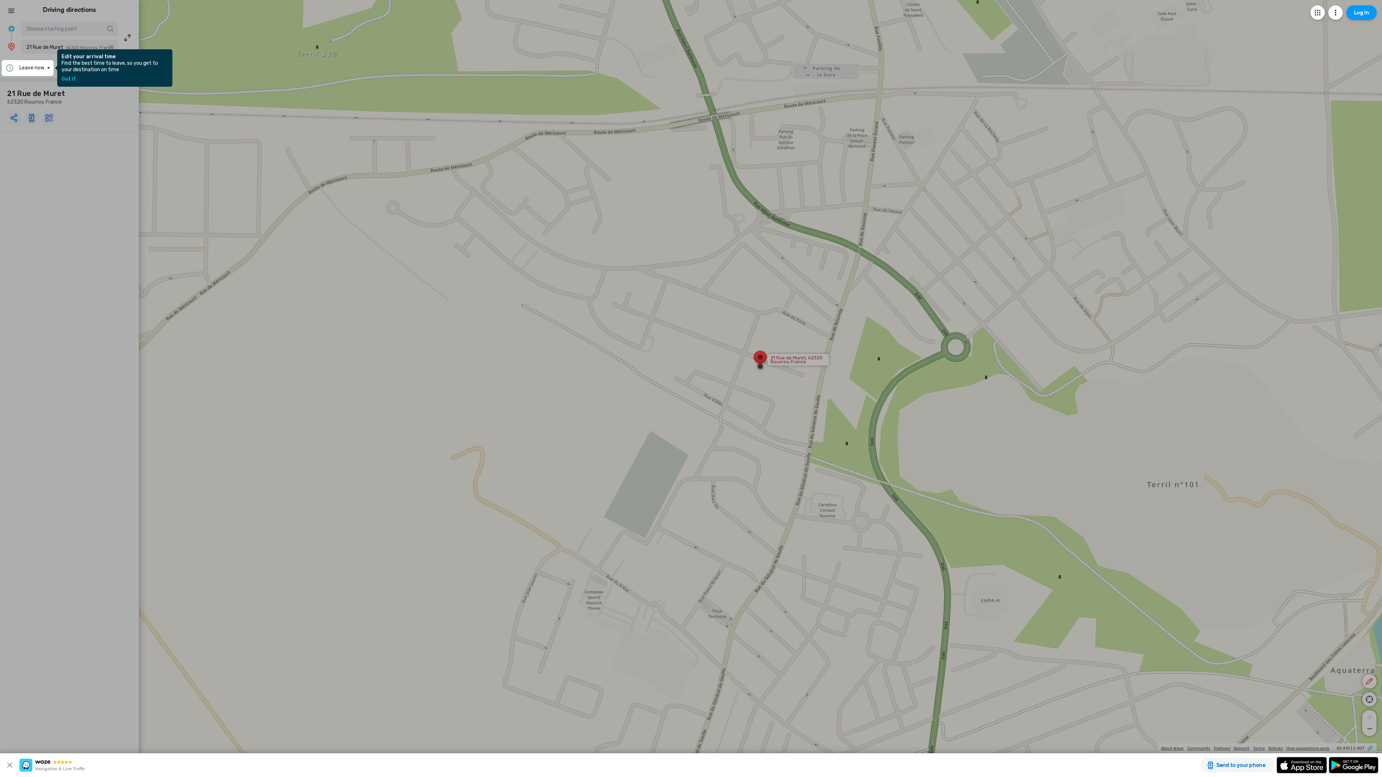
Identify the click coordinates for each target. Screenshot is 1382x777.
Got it (69, 79)
